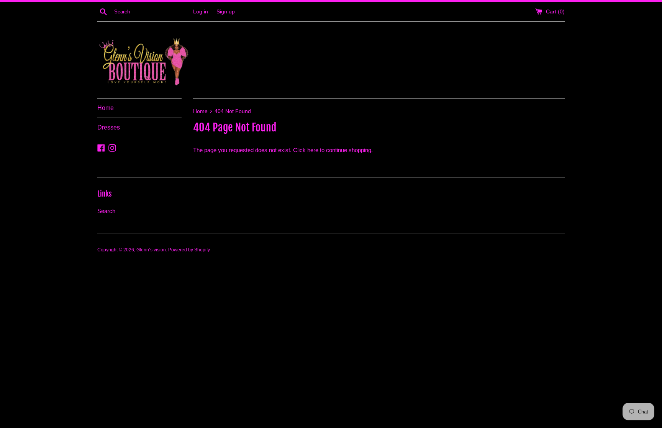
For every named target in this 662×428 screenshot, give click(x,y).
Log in (200, 12)
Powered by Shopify (189, 250)
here (312, 150)
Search (106, 211)
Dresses (108, 127)
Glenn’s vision (151, 250)
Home (105, 108)
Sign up (225, 12)
